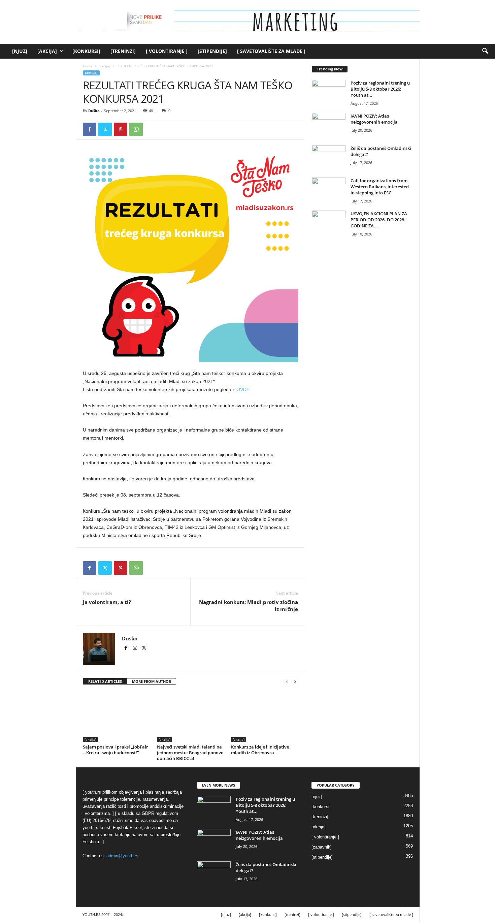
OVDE (243, 389)
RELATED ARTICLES (105, 681)
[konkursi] (86, 51)
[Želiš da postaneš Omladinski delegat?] (328, 157)
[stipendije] (212, 51)
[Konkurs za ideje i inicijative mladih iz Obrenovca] (264, 717)
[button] (484, 51)
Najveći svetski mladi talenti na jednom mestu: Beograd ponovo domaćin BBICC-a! (190, 752)
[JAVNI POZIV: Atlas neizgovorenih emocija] (328, 125)
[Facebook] (89, 129)
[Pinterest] (120, 129)
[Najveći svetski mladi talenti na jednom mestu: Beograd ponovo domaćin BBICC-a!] (190, 717)
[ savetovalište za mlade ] (271, 51)
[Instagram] (135, 648)
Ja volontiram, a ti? (107, 602)
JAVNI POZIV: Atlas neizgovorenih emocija (374, 119)
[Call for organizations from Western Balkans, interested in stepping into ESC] (328, 190)
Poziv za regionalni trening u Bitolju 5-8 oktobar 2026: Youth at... (380, 89)
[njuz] (19, 51)
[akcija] (47, 51)
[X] (105, 129)
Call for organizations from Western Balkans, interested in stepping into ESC (380, 187)
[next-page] (295, 681)
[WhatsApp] (136, 129)
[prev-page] (287, 681)
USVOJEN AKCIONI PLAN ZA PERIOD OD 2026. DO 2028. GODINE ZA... (379, 220)
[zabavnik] (321, 847)
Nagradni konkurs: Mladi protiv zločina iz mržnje (248, 605)
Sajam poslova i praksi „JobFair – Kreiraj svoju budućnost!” (115, 750)
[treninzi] (123, 51)
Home (87, 66)
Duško (94, 110)
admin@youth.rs (122, 855)
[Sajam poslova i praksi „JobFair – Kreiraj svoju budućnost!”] (116, 717)
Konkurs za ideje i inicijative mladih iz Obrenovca (260, 750)
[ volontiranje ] (167, 51)
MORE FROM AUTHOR (151, 681)
